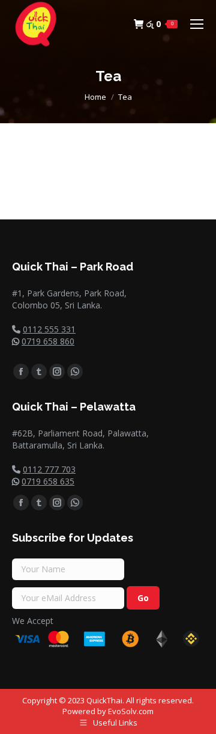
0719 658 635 (48, 481)
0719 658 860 (48, 341)
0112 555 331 (49, 329)
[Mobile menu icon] (197, 24)
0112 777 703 (49, 469)
